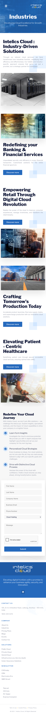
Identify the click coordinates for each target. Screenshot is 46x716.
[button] (6, 6)
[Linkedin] (23, 592)
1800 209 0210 (7, 614)
